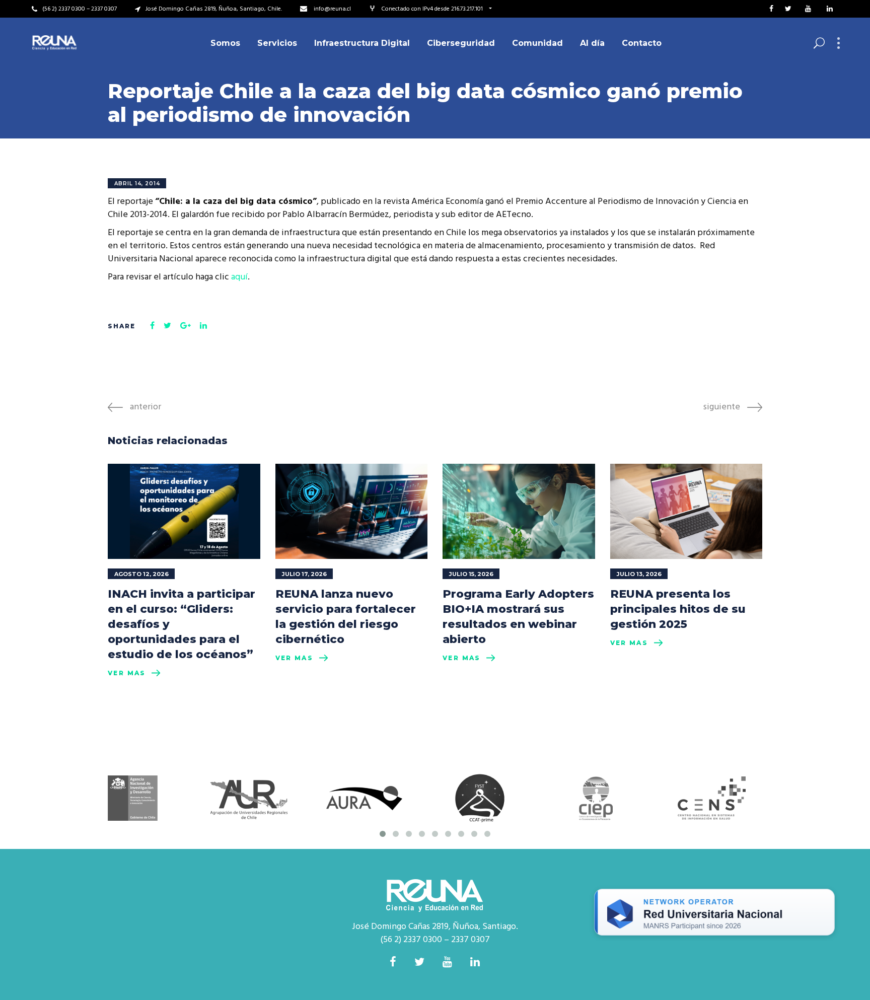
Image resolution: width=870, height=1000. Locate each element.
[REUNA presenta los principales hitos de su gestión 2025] (686, 511)
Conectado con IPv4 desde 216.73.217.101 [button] (433, 9)
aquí (239, 277)
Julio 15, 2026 (471, 574)
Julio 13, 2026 (639, 574)
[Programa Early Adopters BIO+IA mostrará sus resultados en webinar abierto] (519, 511)
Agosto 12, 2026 (141, 574)
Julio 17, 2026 (304, 574)
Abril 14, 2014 (137, 183)
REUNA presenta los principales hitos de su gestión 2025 (678, 609)
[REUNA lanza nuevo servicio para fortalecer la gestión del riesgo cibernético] (351, 511)
